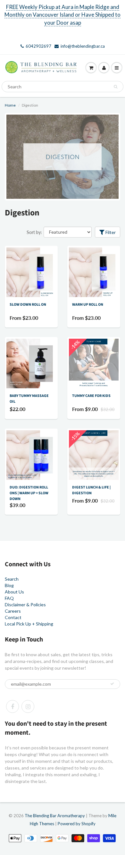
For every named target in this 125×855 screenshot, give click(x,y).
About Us (14, 591)
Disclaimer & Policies (25, 604)
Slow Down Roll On (28, 304)
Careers (13, 611)
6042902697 (38, 46)
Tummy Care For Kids (91, 396)
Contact (13, 617)
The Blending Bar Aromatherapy (55, 815)
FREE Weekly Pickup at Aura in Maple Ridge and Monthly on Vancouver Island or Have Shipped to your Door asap (62, 15)
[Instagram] (27, 706)
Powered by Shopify (77, 823)
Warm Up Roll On (87, 304)
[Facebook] (12, 706)
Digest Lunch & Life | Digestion (91, 490)
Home (10, 105)
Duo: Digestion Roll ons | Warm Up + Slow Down (29, 493)
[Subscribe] (112, 684)
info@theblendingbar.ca (83, 46)
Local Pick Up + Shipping (29, 623)
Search (12, 579)
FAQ (9, 598)
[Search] (115, 87)
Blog (9, 585)
